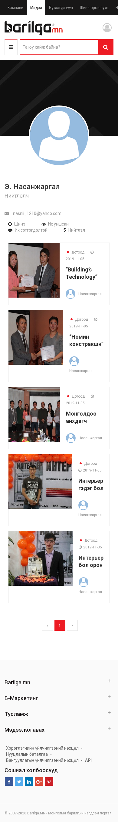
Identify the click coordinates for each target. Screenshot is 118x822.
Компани (15, 7)
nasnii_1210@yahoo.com (36, 213)
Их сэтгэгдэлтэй (31, 230)
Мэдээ (36, 7)
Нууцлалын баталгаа (27, 754)
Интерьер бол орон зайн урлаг (91, 561)
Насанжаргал (90, 294)
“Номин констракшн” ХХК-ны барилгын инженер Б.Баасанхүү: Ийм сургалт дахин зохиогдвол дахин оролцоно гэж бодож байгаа (86, 340)
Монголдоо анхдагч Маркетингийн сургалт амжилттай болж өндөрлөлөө (84, 417)
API (88, 760)
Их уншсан (58, 224)
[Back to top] (102, 787)
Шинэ (19, 224)
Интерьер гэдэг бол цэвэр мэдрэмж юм (90, 484)
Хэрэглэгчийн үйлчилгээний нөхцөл (42, 748)
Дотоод (75, 252)
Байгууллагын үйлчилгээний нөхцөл (42, 760)
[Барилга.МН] (34, 28)
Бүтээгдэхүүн (61, 7)
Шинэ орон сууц (94, 7)
